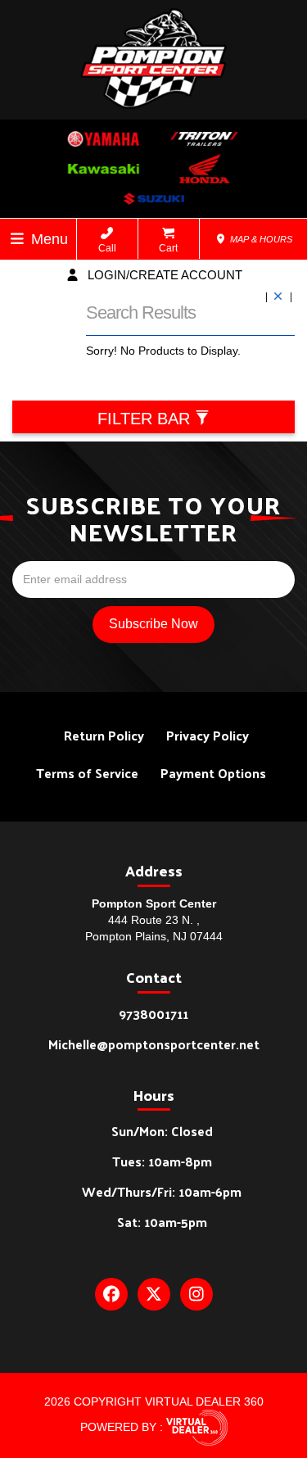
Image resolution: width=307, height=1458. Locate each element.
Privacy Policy (207, 735)
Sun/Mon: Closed (162, 1131)
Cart (168, 248)
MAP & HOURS (260, 239)
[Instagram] (196, 1294)
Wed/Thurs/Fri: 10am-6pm (162, 1191)
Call (107, 248)
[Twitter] (154, 1294)
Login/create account (163, 275)
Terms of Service (87, 773)
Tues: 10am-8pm (162, 1161)
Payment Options (213, 773)
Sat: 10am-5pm (162, 1222)
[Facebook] (111, 1294)
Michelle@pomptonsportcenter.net (154, 1044)
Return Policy (104, 735)
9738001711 (153, 1014)
